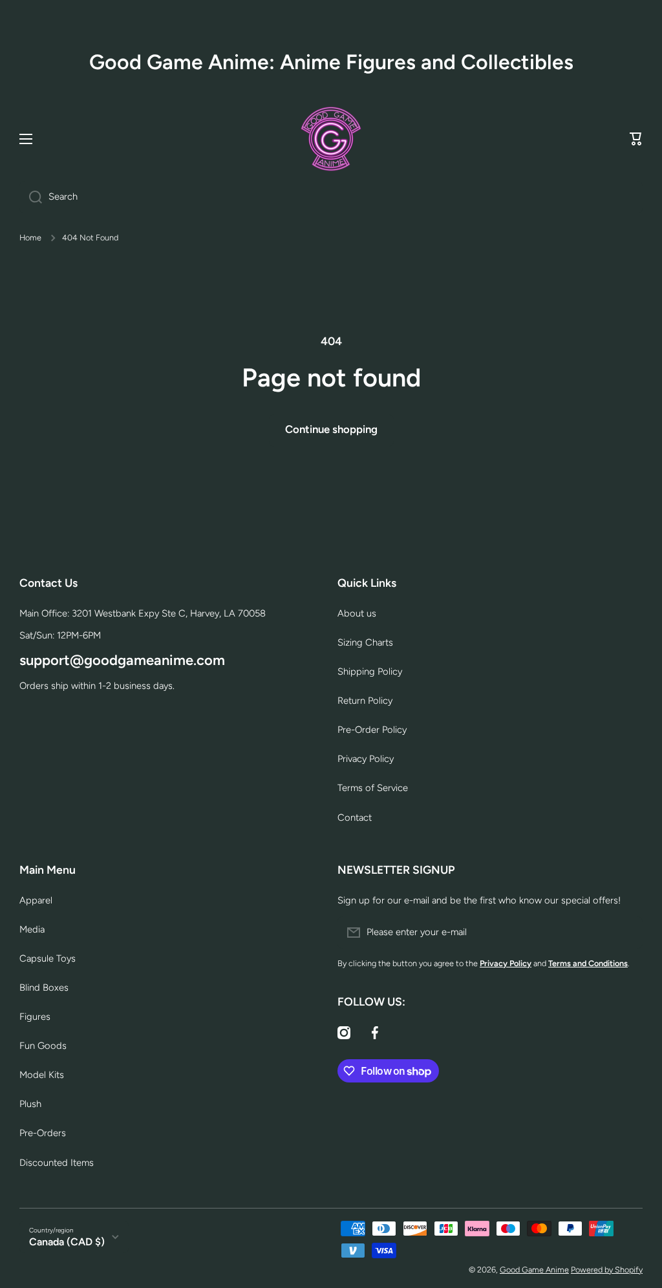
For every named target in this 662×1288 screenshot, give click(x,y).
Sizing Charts (365, 642)
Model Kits (41, 1075)
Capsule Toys (47, 958)
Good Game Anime (534, 1269)
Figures (34, 1016)
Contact (354, 817)
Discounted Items (56, 1162)
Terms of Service (372, 788)
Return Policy (364, 700)
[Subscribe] (626, 932)
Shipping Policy (369, 671)
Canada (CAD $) (67, 1242)
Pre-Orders (42, 1133)
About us (356, 613)
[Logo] (331, 139)
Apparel (35, 900)
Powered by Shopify (607, 1269)
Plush (30, 1104)
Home (30, 237)
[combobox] (331, 197)
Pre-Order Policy (372, 729)
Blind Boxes (44, 987)
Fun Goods (43, 1045)
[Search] (30, 197)
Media (32, 929)
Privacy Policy (365, 759)
